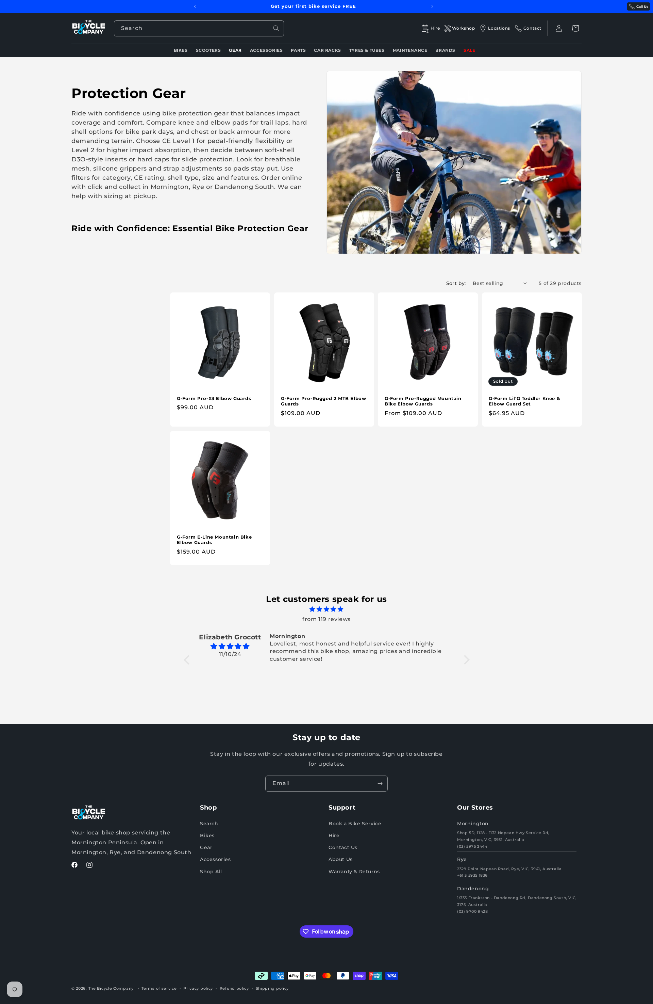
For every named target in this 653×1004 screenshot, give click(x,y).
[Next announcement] (432, 6)
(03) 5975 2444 (472, 846)
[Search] (276, 28)
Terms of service (159, 988)
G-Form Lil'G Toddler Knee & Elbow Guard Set (524, 401)
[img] (327, 609)
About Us (341, 859)
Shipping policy (272, 988)
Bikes (207, 835)
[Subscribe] (379, 784)
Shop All (211, 871)
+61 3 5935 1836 (472, 875)
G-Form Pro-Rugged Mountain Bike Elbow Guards (423, 401)
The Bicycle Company (111, 988)
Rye (462, 859)
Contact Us (343, 847)
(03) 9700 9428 (472, 911)
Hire (334, 835)
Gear (206, 847)
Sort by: (456, 283)
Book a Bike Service (355, 823)
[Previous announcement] (194, 6)
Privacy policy (198, 988)
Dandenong (473, 889)
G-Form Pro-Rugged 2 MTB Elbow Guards (323, 401)
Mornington (473, 823)
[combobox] (199, 28)
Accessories (215, 859)
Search (209, 823)
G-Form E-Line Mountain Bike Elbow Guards (214, 539)
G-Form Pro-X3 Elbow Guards (214, 398)
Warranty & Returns (354, 871)
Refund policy (234, 988)
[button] (575, 28)
